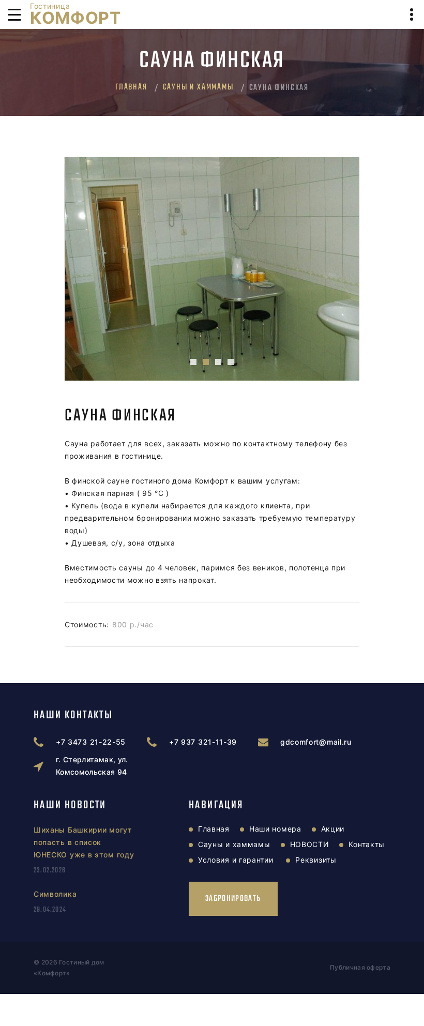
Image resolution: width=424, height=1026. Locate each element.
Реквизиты (315, 859)
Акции (333, 828)
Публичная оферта (360, 967)
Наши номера (275, 828)
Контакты (367, 844)
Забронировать (233, 898)
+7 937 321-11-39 (203, 741)
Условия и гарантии (236, 859)
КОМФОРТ (75, 14)
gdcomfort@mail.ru (316, 741)
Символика (55, 893)
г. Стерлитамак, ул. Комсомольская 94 (92, 765)
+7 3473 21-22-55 (91, 741)
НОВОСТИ (309, 844)
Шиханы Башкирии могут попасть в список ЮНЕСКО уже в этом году (84, 842)
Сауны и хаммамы (198, 87)
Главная (131, 87)
